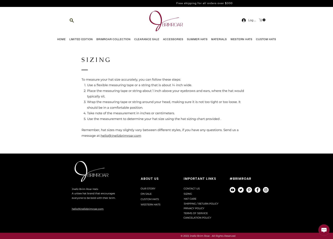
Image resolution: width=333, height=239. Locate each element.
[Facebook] (257, 190)
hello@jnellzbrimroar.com (121, 136)
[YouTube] (232, 190)
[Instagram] (266, 190)
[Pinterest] (249, 190)
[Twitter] (241, 190)
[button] (72, 20)
